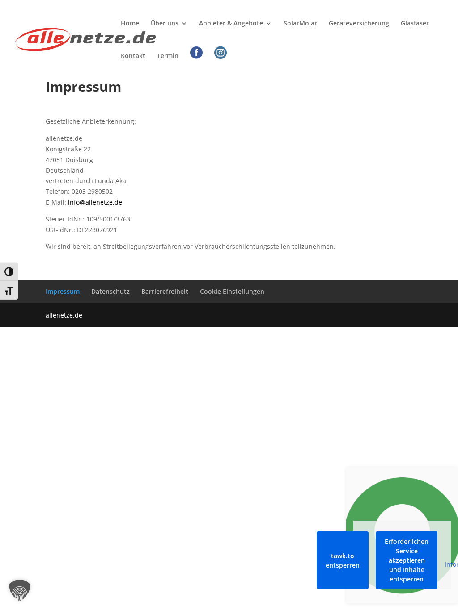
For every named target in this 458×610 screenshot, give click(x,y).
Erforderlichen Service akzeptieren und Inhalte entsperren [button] (406, 560)
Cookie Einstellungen (232, 291)
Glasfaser (415, 23)
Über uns (164, 23)
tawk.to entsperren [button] (343, 560)
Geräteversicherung (359, 23)
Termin (167, 56)
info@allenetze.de (95, 202)
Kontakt (133, 56)
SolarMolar (300, 23)
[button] (19, 590)
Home (130, 23)
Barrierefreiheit (164, 291)
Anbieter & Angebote (231, 23)
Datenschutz (110, 291)
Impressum (63, 291)
